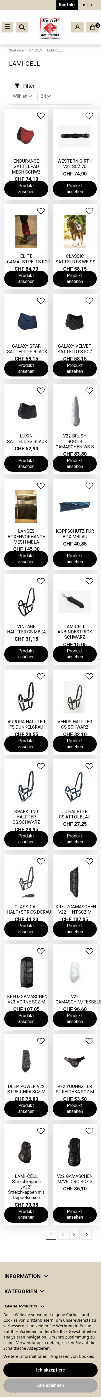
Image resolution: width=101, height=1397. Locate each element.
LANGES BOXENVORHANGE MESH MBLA (26, 536)
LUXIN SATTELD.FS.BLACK (27, 438)
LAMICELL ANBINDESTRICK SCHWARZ (75, 632)
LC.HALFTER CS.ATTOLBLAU (75, 814)
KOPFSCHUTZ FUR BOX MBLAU (75, 533)
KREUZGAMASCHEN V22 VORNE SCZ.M (27, 999)
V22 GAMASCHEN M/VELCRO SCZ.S (75, 1179)
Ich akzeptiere (50, 1370)
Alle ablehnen (50, 1385)
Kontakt (67, 4)
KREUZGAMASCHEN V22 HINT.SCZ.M (76, 909)
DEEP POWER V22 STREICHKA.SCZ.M (26, 1089)
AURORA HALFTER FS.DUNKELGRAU (26, 724)
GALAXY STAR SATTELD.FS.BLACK (27, 348)
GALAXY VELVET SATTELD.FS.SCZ (75, 348)
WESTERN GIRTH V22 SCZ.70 (75, 163)
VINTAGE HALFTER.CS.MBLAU (28, 629)
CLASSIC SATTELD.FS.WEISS (75, 259)
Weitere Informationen (25, 1356)
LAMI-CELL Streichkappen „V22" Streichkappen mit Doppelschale (26, 1187)
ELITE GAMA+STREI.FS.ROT (29, 259)
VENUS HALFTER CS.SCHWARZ (75, 724)
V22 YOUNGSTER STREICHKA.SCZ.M (75, 1089)
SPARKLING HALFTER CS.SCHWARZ (26, 817)
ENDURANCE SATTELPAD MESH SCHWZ (26, 166)
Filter (28, 86)
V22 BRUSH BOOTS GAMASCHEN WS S (75, 441)
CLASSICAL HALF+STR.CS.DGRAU (29, 909)
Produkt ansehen (26, 188)
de (93, 5)
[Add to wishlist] (41, 116)
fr (83, 5)
